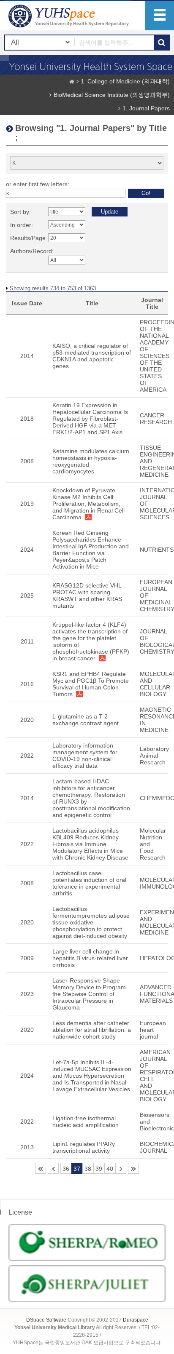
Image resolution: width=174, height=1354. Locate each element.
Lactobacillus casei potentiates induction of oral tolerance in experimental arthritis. (89, 883)
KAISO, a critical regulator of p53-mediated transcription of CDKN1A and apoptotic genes (91, 355)
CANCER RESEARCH (156, 418)
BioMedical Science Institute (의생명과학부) (112, 94)
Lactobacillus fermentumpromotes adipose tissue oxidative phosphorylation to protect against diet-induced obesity (91, 922)
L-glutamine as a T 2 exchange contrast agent (85, 719)
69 (133, 1168)
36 (66, 1168)
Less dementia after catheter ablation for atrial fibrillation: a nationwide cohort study (91, 1030)
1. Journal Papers (146, 108)
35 (53, 1168)
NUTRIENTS (157, 549)
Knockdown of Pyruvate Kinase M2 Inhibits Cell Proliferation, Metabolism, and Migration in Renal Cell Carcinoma (88, 504)
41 (120, 1168)
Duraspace (135, 1320)
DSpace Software (46, 1320)
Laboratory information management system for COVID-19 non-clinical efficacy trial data (84, 755)
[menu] (159, 15)
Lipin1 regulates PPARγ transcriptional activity (83, 1147)
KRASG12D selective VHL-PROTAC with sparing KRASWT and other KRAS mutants (88, 595)
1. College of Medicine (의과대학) (125, 81)
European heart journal (153, 1030)
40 (109, 1168)
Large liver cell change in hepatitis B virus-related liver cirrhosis (90, 958)
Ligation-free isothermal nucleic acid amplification (85, 1121)
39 (98, 1168)
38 (87, 1168)
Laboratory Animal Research (154, 755)
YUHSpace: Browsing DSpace (69, 16)
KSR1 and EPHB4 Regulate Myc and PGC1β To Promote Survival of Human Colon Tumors (90, 683)
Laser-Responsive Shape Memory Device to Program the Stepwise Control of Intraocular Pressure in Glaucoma (89, 994)
